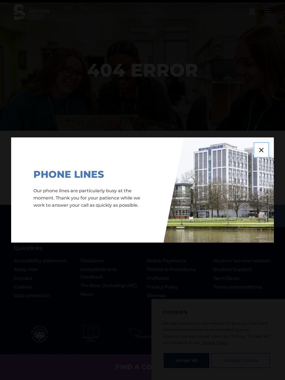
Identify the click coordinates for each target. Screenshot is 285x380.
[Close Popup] (261, 150)
